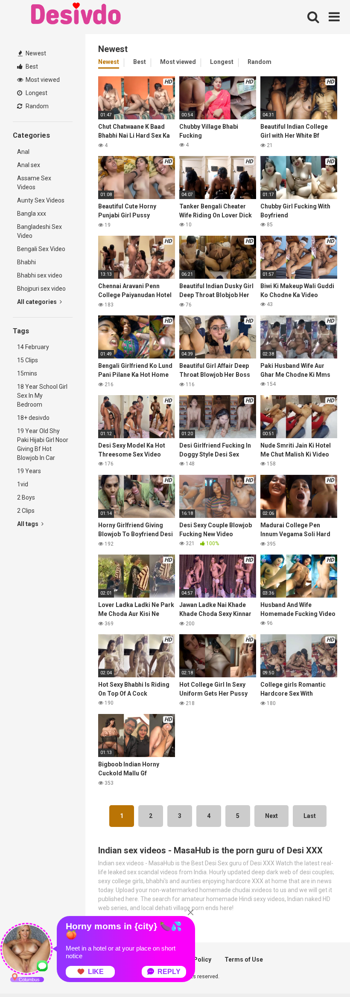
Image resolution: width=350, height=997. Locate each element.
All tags (28, 523)
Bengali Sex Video (41, 249)
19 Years (29, 471)
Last (309, 815)
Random (36, 106)
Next (271, 815)
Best (31, 66)
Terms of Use (244, 959)
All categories (37, 301)
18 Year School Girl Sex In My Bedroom (42, 395)
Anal (23, 151)
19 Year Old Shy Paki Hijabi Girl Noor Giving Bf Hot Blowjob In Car (42, 444)
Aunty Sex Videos (40, 200)
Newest (35, 53)
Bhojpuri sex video (41, 288)
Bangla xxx (31, 213)
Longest (35, 93)
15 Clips (27, 360)
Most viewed (42, 79)
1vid (22, 484)
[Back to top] (321, 971)
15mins (27, 373)
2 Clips (26, 510)
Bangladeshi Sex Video (39, 231)
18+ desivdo (33, 417)
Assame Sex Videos (34, 183)
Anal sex (28, 165)
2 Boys (26, 497)
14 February (33, 347)
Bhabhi (26, 262)
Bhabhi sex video (39, 275)
